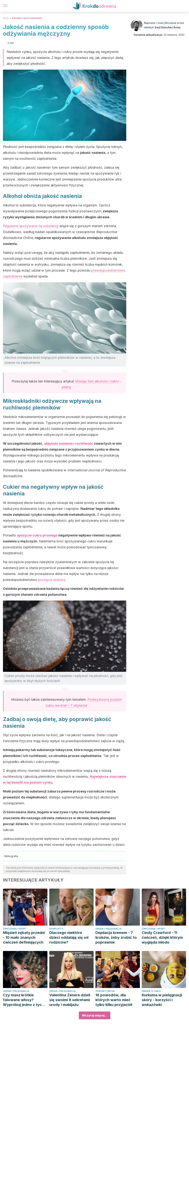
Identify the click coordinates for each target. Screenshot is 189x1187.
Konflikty (56, 928)
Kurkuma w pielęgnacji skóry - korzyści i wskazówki (162, 1000)
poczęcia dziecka (51, 580)
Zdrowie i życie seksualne (27, 18)
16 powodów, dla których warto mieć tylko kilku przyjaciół (113, 1000)
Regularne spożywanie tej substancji (31, 226)
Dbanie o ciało (151, 991)
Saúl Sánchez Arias (168, 27)
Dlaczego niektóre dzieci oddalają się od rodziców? (68, 937)
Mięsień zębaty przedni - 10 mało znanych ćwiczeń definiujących (24, 937)
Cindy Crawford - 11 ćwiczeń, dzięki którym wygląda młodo (162, 937)
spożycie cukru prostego (37, 535)
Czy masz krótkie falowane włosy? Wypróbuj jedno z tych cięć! (23, 1000)
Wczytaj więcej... (94, 1015)
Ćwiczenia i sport (14, 928)
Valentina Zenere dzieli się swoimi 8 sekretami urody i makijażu (69, 1000)
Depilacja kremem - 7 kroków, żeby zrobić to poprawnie (116, 937)
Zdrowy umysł (105, 991)
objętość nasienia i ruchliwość (68, 443)
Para (5, 18)
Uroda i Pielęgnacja (108, 928)
